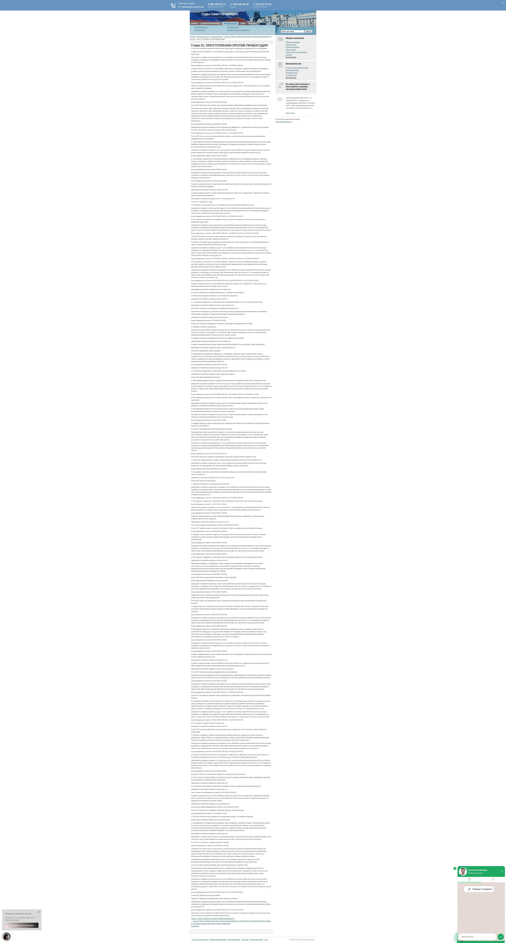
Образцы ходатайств (293, 42)
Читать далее (290, 113)
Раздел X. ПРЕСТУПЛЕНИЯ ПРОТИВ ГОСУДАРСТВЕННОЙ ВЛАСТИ (247, 37)
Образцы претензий (292, 47)
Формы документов (256, 939)
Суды (243, 23)
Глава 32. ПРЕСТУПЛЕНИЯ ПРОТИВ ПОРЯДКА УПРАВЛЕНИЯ (212, 918)
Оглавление (195, 926)
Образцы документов (295, 38)
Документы (253, 23)
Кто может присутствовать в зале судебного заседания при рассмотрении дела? (298, 86)
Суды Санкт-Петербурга (220, 14)
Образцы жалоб (291, 44)
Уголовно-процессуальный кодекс (238, 30)
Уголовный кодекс (233, 27)
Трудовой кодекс (199, 30)
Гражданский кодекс (200, 27)
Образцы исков (291, 49)
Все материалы (291, 57)
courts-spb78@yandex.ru (283, 122)
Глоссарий (245, 939)
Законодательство (230, 23)
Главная (194, 23)
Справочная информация (210, 23)
